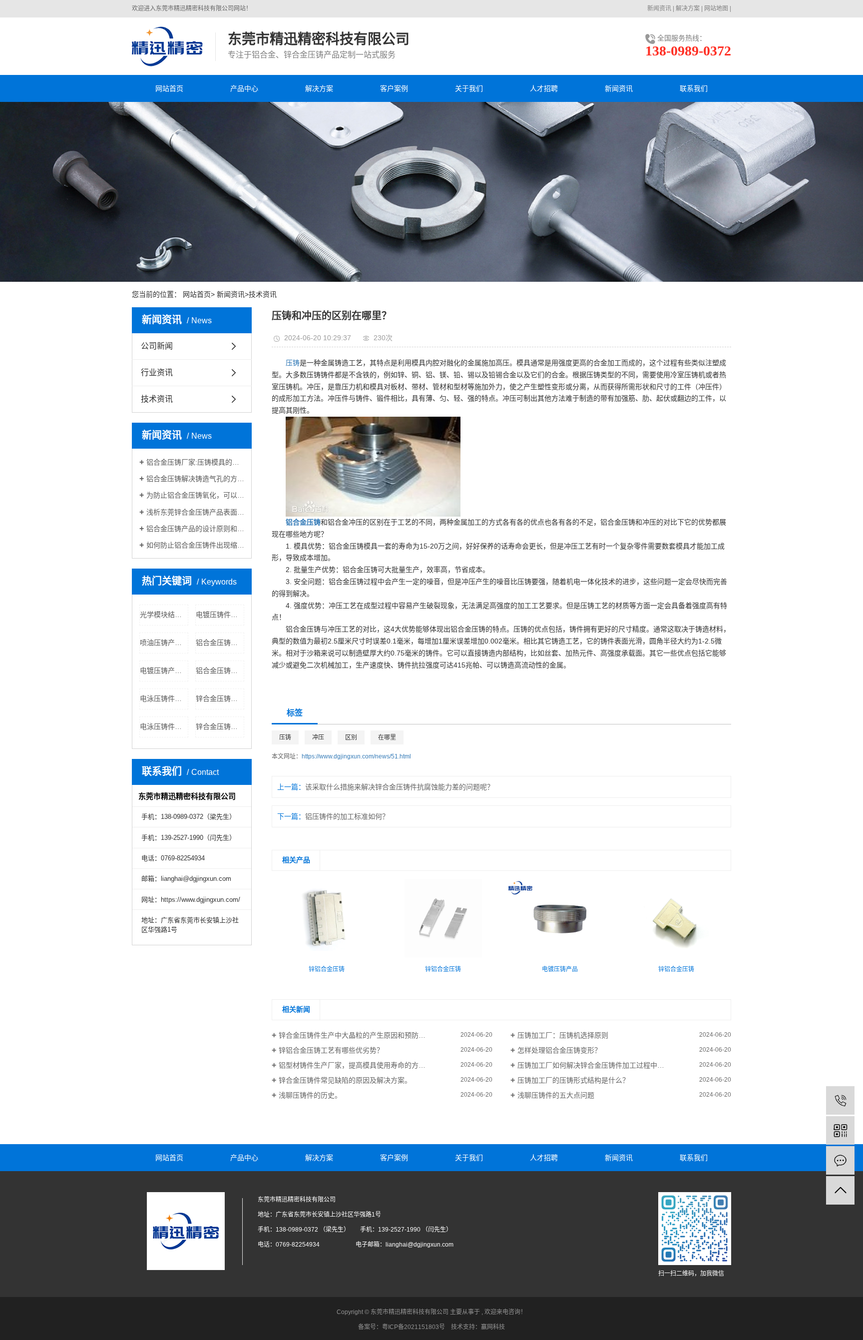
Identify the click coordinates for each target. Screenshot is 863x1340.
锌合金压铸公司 (220, 698)
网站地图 (716, 8)
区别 (351, 737)
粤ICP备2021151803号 (413, 1327)
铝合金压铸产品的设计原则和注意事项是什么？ (195, 529)
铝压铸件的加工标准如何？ (347, 816)
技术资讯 (263, 294)
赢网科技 (493, 1327)
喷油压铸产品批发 (164, 643)
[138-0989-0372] (840, 1100)
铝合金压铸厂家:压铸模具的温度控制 (195, 462)
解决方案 (688, 8)
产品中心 (244, 88)
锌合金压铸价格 (220, 726)
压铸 (293, 363)
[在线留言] (840, 1160)
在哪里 (387, 737)
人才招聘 (544, 88)
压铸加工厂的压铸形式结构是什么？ (573, 1080)
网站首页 (169, 88)
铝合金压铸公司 (220, 643)
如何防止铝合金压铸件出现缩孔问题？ (195, 545)
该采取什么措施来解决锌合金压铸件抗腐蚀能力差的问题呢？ (399, 787)
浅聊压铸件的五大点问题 (555, 1095)
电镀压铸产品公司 (164, 670)
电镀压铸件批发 (220, 615)
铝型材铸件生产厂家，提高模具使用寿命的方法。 (355, 1065)
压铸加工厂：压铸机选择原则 (562, 1035)
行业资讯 (157, 372)
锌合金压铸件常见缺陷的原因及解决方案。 (345, 1080)
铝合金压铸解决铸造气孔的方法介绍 (195, 479)
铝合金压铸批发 (220, 670)
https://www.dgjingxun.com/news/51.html (356, 756)
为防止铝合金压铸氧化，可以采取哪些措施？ (195, 495)
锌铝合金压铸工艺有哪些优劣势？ (331, 1050)
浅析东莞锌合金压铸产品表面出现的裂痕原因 (195, 512)
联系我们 (694, 88)
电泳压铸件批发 (164, 698)
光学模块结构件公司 (164, 615)
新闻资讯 (659, 8)
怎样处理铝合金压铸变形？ (559, 1050)
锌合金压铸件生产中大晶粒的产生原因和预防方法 (355, 1035)
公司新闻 (157, 346)
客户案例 (394, 88)
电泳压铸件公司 (164, 726)
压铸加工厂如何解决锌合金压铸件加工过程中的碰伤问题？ (608, 1065)
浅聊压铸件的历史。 (310, 1095)
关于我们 (469, 88)
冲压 (318, 737)
